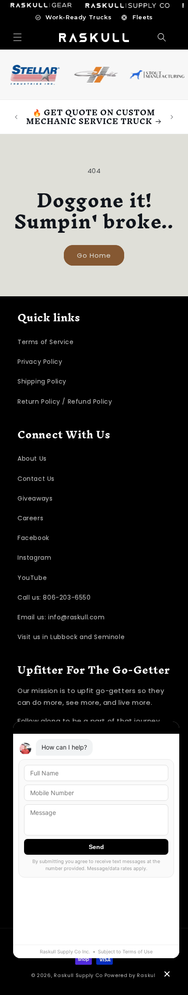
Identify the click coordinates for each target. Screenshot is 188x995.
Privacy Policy (39, 361)
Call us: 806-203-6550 (54, 597)
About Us (32, 458)
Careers (30, 518)
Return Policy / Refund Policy (64, 401)
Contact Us (36, 478)
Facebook (33, 537)
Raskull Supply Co (78, 975)
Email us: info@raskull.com (61, 617)
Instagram (34, 557)
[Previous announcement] (16, 117)
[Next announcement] (171, 117)
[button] (17, 37)
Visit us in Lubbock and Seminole (71, 637)
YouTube (32, 577)
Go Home (94, 255)
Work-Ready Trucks (78, 17)
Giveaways (34, 498)
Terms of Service (45, 342)
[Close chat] (167, 974)
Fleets (142, 17)
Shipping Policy (41, 381)
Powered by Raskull (130, 975)
